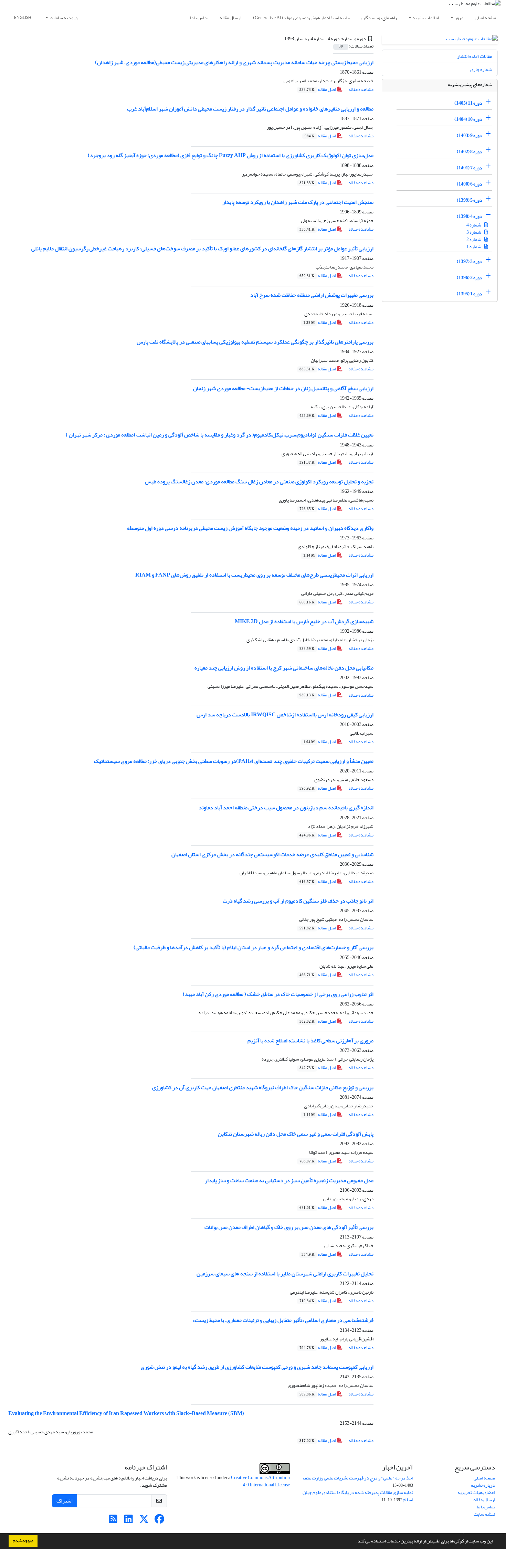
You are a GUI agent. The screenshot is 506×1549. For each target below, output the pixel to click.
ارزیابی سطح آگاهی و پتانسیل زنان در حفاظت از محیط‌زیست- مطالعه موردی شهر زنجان (283, 388)
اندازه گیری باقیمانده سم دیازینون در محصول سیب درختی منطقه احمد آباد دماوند (286, 807)
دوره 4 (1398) (469, 216)
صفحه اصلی (485, 17)
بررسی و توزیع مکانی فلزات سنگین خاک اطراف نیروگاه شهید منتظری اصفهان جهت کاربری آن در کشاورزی (262, 1087)
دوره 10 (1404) (468, 119)
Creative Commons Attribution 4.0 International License (260, 1481)
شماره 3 (474, 232)
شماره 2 (474, 239)
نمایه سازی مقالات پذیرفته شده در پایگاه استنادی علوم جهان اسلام (358, 1496)
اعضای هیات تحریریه (476, 1492)
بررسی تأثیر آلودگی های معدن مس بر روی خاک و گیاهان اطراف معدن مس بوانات (288, 1227)
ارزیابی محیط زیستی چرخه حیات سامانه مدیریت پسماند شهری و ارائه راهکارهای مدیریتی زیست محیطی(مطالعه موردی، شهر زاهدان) (234, 62)
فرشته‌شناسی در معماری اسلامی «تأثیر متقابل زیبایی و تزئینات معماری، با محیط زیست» (283, 1320)
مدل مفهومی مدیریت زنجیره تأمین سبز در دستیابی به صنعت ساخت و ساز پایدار (289, 1180)
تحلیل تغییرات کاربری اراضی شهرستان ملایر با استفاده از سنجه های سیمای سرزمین (285, 1273)
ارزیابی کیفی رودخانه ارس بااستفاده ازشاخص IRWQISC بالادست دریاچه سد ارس (285, 714)
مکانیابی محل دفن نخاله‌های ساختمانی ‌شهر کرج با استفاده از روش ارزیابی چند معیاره (283, 668)
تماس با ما (199, 17)
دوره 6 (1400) (469, 184)
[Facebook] (159, 1521)
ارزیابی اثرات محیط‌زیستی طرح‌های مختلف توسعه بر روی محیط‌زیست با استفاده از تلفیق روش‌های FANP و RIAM (254, 575)
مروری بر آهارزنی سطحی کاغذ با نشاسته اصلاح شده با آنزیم (310, 1040)
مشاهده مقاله (360, 89)
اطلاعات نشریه (425, 17)
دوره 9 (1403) (469, 135)
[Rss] (113, 1521)
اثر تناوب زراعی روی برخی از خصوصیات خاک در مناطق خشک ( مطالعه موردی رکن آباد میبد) (278, 994)
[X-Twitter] (144, 1521)
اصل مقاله (318, 89)
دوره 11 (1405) (468, 103)
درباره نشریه (483, 1485)
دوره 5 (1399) (469, 200)
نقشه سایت (484, 1514)
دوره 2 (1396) (469, 277)
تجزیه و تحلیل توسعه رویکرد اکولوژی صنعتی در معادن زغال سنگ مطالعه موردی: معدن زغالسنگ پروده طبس (259, 481)
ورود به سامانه (63, 17)
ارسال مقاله (230, 17)
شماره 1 (474, 246)
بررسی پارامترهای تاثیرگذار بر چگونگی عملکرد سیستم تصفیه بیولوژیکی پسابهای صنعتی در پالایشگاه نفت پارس (255, 342)
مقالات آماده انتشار (474, 56)
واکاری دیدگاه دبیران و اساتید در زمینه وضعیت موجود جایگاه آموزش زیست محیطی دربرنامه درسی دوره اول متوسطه (250, 528)
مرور (459, 17)
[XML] (280, 38)
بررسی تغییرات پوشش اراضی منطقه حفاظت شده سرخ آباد (311, 295)
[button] (355, 1542)
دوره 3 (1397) (469, 261)
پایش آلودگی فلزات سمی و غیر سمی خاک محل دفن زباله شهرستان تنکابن (295, 1134)
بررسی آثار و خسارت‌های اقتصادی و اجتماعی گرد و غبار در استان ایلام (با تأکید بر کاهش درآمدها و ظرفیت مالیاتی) (253, 947)
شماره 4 (474, 225)
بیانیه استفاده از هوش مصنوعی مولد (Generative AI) (301, 17)
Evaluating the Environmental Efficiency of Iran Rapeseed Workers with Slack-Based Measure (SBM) (126, 1413)
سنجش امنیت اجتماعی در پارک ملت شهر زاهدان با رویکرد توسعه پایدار (297, 202)
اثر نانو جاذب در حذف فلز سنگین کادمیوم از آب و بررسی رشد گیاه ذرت (298, 901)
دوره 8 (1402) (469, 151)
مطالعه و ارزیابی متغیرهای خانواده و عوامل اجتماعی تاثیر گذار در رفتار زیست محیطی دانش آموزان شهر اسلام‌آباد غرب (250, 109)
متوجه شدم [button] (23, 1541)
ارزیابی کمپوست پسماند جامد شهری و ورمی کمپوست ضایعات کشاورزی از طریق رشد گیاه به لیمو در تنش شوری (257, 1367)
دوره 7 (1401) (469, 167)
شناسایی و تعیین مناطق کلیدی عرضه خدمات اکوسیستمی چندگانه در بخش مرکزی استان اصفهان (272, 854)
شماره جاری (481, 69)
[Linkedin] (128, 1521)
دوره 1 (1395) (469, 293)
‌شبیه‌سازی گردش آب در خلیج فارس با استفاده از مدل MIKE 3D (304, 621)
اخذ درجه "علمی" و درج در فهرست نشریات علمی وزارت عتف (358, 1478)
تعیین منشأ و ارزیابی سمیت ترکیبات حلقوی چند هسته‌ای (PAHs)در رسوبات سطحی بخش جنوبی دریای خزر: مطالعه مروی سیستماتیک (233, 761)
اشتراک (64, 1501)
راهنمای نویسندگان (379, 17)
